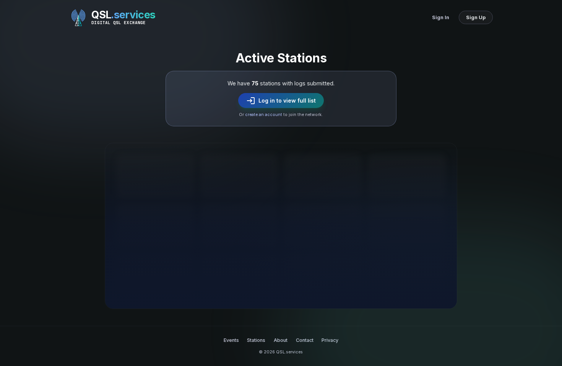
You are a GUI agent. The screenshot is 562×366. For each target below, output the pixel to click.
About (280, 340)
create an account (263, 114)
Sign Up (476, 17)
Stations (256, 340)
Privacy (330, 340)
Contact (304, 340)
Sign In (440, 17)
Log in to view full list (280, 100)
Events (231, 340)
